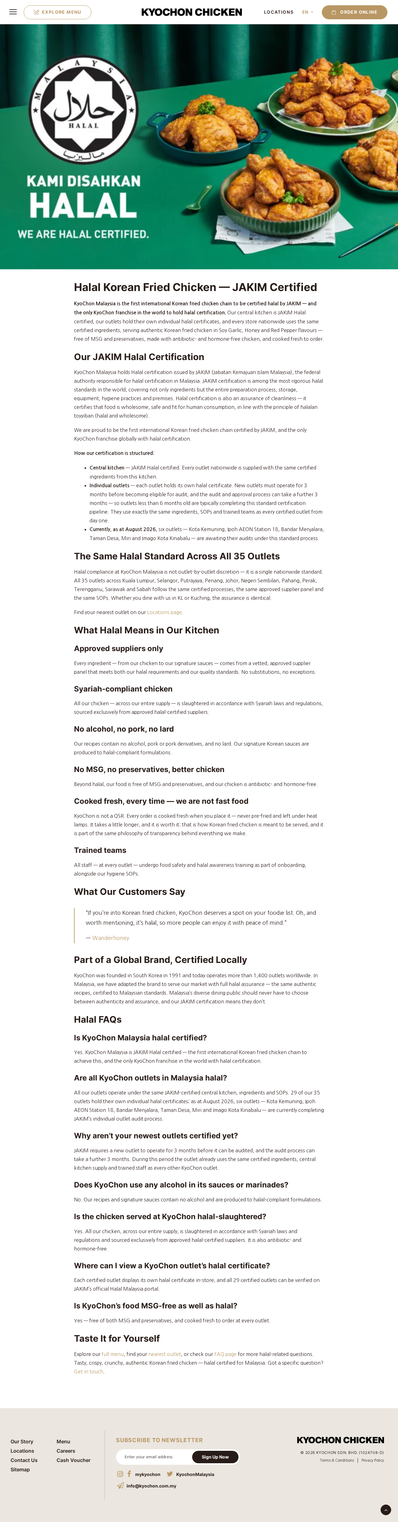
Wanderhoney (110, 938)
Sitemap (20, 1469)
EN (305, 12)
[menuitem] (57, 12)
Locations (279, 12)
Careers (66, 1451)
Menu (63, 1441)
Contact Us (24, 1460)
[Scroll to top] (386, 1509)
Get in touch (88, 1371)
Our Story (22, 1441)
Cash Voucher (73, 1460)
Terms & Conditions (337, 1460)
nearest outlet (164, 1354)
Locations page (164, 612)
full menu (113, 1354)
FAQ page (225, 1354)
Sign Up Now (215, 1457)
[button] (352, 12)
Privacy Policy (373, 1460)
